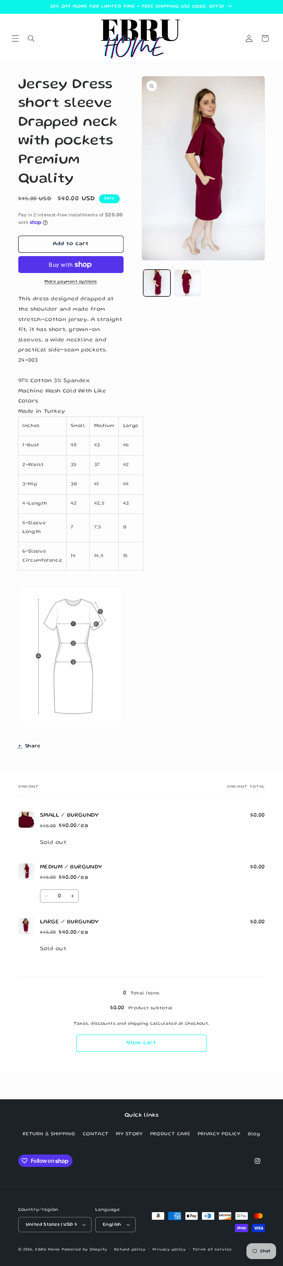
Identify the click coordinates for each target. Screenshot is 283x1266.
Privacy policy (169, 1250)
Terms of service (212, 1250)
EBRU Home (47, 1250)
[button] (15, 38)
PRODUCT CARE (170, 1134)
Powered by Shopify (84, 1250)
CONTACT (96, 1134)
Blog (254, 1134)
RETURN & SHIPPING (49, 1134)
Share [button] (32, 746)
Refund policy (130, 1250)
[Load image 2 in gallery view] (187, 283)
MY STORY (129, 1134)
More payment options (71, 282)
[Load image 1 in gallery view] (156, 283)
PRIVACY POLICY (219, 1134)
